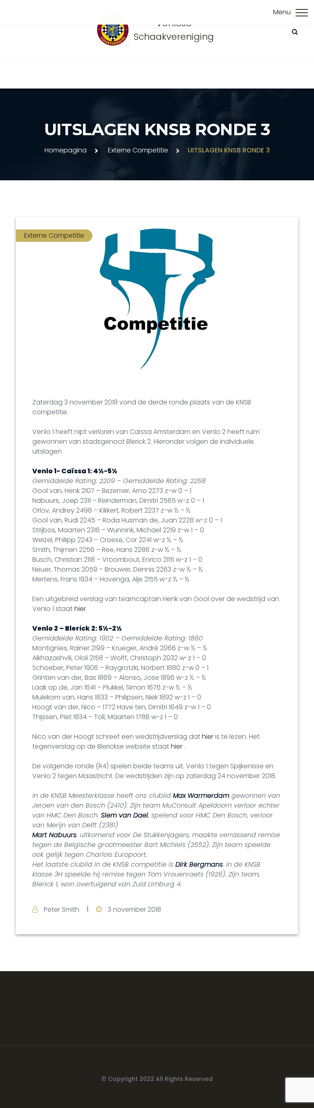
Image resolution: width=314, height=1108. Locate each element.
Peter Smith (61, 909)
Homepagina (66, 150)
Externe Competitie (138, 150)
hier (80, 608)
